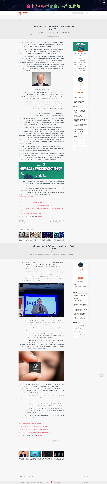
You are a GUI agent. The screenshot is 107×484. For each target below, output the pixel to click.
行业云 (70, 16)
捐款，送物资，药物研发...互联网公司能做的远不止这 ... (24, 240)
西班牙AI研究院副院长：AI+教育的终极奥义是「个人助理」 (32, 202)
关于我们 (25, 476)
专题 (50, 12)
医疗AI (39, 19)
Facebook (76, 325)
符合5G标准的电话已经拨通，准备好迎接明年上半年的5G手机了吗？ (34, 426)
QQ (79, 145)
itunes (75, 334)
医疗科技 (48, 16)
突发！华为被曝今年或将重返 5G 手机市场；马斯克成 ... (35, 460)
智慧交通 (60, 19)
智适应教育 (21, 229)
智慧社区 (64, 19)
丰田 (79, 331)
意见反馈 (31, 476)
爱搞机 (57, 12)
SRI (32, 229)
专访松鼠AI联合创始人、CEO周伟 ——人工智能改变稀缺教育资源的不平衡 (35, 205)
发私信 (80, 92)
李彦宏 (81, 328)
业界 (20, 16)
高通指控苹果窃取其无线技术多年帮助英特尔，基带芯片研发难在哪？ (34, 429)
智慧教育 (56, 19)
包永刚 (42, 32)
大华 (84, 334)
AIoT (81, 16)
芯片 (54, 16)
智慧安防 (52, 19)
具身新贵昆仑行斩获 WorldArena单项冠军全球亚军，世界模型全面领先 (80, 120)
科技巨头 (36, 19)
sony (80, 334)
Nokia (84, 331)
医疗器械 (45, 19)
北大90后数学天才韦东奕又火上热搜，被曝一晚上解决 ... (47, 460)
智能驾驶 (31, 16)
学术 (23, 19)
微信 (74, 140)
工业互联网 (75, 16)
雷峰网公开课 (32, 12)
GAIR (45, 12)
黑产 (74, 148)
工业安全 (72, 19)
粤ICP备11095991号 (46, 482)
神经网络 (82, 325)
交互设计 (84, 145)
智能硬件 (80, 19)
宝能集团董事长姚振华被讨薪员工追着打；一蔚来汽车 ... (24, 460)
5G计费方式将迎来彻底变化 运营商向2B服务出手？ (30, 423)
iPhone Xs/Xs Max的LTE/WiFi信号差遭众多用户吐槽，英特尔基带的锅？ (34, 432)
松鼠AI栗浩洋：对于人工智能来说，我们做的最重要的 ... (59, 240)
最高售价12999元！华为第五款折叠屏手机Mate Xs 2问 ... (59, 460)
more (81, 71)
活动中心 (39, 12)
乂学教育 (27, 229)
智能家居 (87, 19)
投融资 (42, 19)
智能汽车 (75, 328)
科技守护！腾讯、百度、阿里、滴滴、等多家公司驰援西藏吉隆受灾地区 (80, 111)
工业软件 (68, 19)
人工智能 (24, 16)
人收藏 (22, 221)
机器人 (83, 19)
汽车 (84, 140)
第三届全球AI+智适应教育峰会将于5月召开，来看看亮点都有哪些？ (87, 64)
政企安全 (58, 16)
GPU (75, 331)
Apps (75, 145)
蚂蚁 (79, 148)
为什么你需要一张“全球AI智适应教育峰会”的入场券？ (30, 213)
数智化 (36, 16)
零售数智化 (27, 19)
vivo (79, 140)
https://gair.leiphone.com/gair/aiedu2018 (26, 196)
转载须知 (40, 216)
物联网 (76, 19)
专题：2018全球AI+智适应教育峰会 (64, 32)
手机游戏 (75, 337)
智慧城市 (64, 16)
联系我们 (20, 476)
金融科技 (42, 16)
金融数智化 (32, 19)
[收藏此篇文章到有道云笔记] (53, 221)
